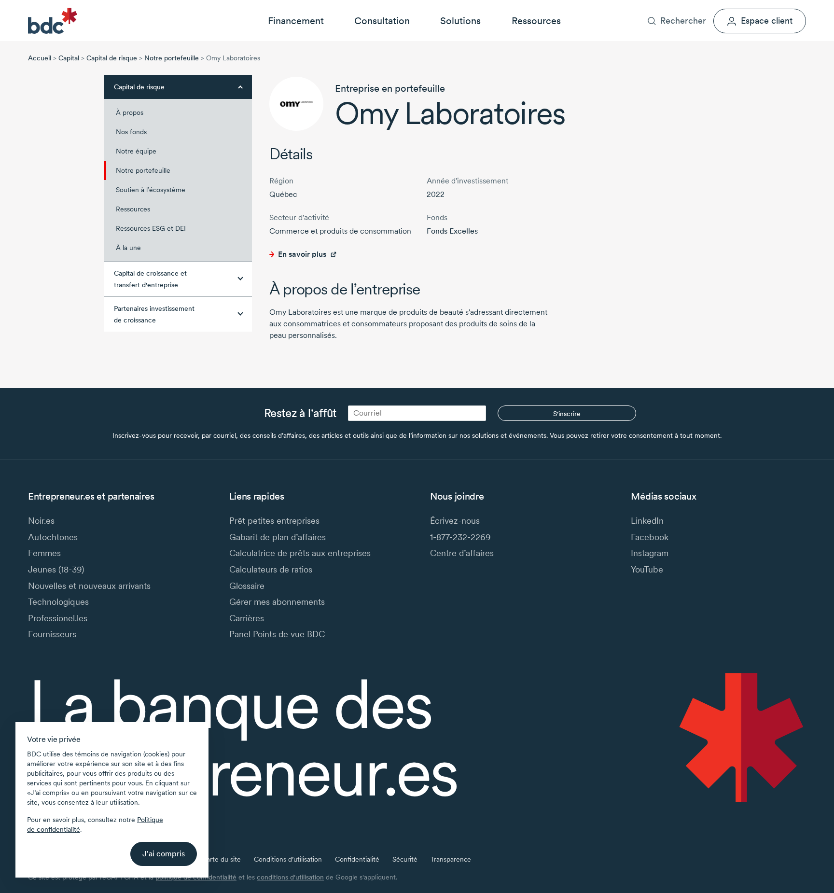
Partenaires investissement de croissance (154, 314)
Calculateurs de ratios (270, 569)
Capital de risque (111, 58)
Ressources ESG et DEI (151, 228)
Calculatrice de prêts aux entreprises (300, 553)
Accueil (39, 58)
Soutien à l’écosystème (150, 190)
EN (801, 7)
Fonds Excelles (452, 231)
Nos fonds (131, 132)
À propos (666, 7)
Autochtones (53, 537)
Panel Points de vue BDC (277, 634)
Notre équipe (136, 151)
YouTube (647, 569)
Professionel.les (57, 618)
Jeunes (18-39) (56, 569)
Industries (624, 7)
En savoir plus (302, 254)
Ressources (536, 21)
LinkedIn (647, 521)
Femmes (44, 553)
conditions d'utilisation (290, 877)
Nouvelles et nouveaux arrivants (89, 586)
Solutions (460, 21)
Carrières (707, 7)
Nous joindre (753, 7)
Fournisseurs (52, 634)
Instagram (649, 553)
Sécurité (404, 859)
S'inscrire (567, 414)
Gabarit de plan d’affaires (277, 537)
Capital (68, 58)
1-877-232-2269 (460, 537)
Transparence (451, 859)
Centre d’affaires (462, 553)
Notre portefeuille (171, 58)
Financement (296, 21)
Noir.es (41, 521)
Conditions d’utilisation (288, 859)
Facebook (649, 537)
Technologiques (58, 602)
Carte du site (221, 859)
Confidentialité (357, 859)
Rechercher (683, 20)
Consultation (382, 21)
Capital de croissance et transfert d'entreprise (150, 279)
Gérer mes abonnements (277, 602)
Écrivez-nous (455, 521)
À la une (128, 247)
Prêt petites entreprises (274, 521)
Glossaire (246, 586)
